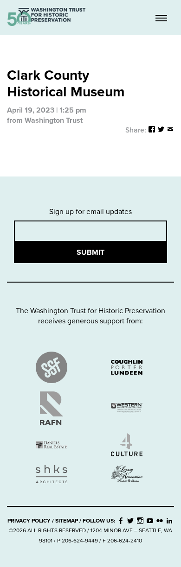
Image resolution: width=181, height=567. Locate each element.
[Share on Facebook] (151, 130)
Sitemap (66, 520)
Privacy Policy (29, 520)
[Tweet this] (161, 130)
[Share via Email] (170, 130)
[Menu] (161, 18)
